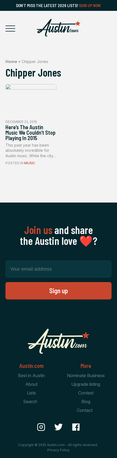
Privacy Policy (58, 450)
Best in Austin (31, 375)
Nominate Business (86, 375)
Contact (85, 410)
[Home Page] (58, 27)
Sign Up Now (90, 5)
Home (11, 61)
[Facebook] (76, 427)
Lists (31, 393)
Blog (85, 401)
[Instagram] (41, 427)
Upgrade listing (85, 384)
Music (29, 163)
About (31, 384)
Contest (86, 393)
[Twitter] (58, 427)
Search (30, 401)
